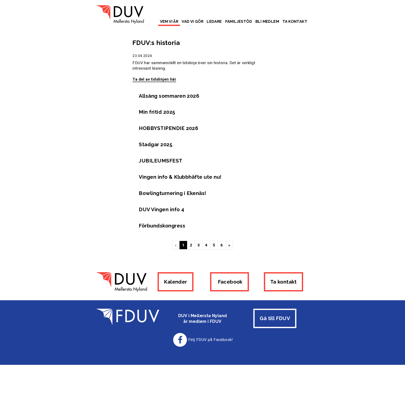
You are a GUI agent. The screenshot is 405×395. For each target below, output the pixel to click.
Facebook (229, 282)
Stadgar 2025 (155, 144)
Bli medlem (267, 21)
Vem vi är (169, 21)
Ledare (214, 21)
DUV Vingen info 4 (161, 209)
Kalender (175, 282)
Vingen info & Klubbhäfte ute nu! (180, 177)
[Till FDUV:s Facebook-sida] (180, 339)
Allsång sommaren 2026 (169, 96)
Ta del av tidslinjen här (154, 79)
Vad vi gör (192, 21)
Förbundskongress (162, 226)
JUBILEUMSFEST (160, 161)
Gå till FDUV (275, 318)
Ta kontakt (294, 21)
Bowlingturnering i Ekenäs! (172, 193)
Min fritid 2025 (157, 112)
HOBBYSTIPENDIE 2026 (168, 128)
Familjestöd (238, 21)
